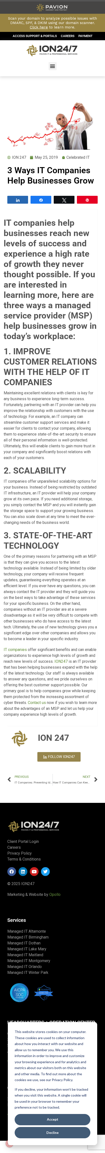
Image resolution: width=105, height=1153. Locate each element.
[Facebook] (11, 871)
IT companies (15, 649)
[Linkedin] (23, 871)
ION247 (61, 661)
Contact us (37, 702)
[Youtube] (34, 871)
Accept (52, 1119)
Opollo (55, 894)
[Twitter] (45, 871)
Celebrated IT (78, 157)
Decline (52, 1132)
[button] (53, 66)
